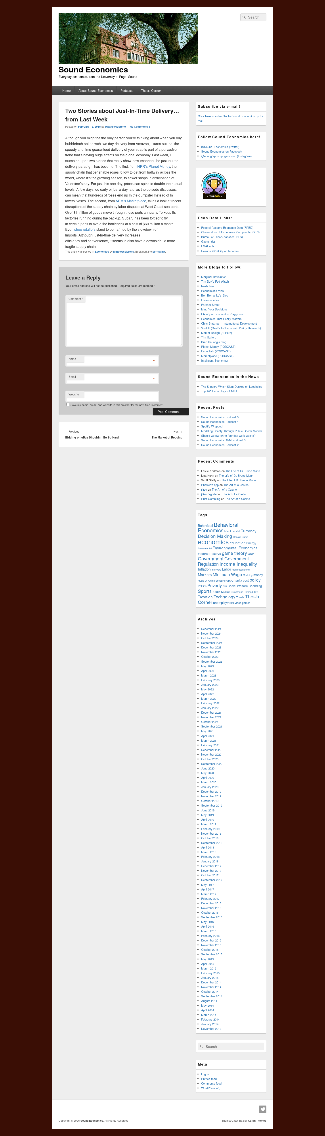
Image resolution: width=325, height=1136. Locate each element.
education (237, 542)
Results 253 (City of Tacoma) (220, 251)
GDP (251, 554)
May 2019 (207, 815)
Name (72, 359)
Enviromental (205, 548)
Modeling (247, 575)
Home (66, 90)
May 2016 (207, 922)
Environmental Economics (235, 547)
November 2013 (211, 1028)
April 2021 (207, 736)
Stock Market (221, 591)
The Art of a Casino (236, 485)
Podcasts (126, 90)
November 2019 (211, 796)
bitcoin (228, 531)
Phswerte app (210, 485)
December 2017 (211, 866)
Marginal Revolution (213, 277)
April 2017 (207, 889)
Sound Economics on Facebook (221, 151)
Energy (251, 543)
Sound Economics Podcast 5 (220, 417)
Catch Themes (257, 1121)
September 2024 (211, 643)
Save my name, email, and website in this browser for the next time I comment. (117, 405)
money (258, 574)
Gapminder (208, 241)
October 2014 (209, 991)
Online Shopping (217, 580)
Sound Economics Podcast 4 (220, 422)
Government (211, 558)
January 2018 (209, 861)
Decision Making (215, 536)
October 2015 (209, 949)
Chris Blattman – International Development (229, 323)
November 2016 (211, 908)
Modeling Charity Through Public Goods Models (231, 431)
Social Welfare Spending (245, 586)
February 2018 (210, 856)
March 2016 (208, 931)
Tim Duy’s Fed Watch (215, 281)
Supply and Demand (242, 592)
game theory (234, 553)
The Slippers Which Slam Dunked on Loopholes (231, 386)
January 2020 (209, 787)
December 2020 (211, 750)
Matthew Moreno (115, 127)
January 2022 (209, 708)
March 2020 (208, 782)
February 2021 (210, 745)
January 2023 (209, 684)
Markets (205, 574)
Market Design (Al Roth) (216, 333)
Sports (205, 591)
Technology (224, 596)
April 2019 (207, 819)
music (201, 580)
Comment (76, 299)
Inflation (204, 569)
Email (72, 376)
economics (213, 541)
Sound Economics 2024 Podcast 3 (223, 440)
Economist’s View (212, 291)
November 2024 (211, 633)
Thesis (240, 597)
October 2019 (209, 801)
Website (74, 394)
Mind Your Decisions (214, 309)
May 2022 (207, 689)
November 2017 (211, 870)
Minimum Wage (227, 574)
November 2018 (211, 833)
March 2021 (208, 740)
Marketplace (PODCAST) (217, 356)
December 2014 (211, 982)
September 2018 (211, 843)
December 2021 (211, 712)
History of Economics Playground (222, 314)
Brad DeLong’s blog (213, 342)
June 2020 (207, 768)
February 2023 (210, 680)
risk (225, 586)
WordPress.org (210, 1088)
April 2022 (207, 694)
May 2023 (207, 666)
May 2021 (207, 731)
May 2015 (207, 959)
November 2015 (211, 945)
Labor (226, 569)
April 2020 (207, 777)
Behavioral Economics (218, 527)
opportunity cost (237, 580)
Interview (216, 569)
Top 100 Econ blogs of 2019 (219, 391)
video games (242, 603)
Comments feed (211, 1083)
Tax (256, 592)
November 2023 (211, 652)
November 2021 (211, 717)
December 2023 (211, 647)
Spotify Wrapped (211, 426)
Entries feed (209, 1079)
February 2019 (210, 829)
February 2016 (210, 936)
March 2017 (208, 894)
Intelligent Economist (214, 360)
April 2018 (207, 847)
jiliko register (209, 494)
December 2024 (211, 629)
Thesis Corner (151, 90)
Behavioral (205, 525)
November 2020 (211, 754)
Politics (202, 586)
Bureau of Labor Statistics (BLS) (222, 237)
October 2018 (209, 838)
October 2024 (209, 638)
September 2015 (211, 954)
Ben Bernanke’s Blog (214, 295)
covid (236, 531)
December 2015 (211, 940)
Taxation (205, 596)
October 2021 (209, 722)
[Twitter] (262, 1109)
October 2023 (209, 656)
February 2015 (210, 973)
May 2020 (207, 773)
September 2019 (211, 805)
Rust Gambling (210, 499)
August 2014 (209, 1001)
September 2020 (211, 764)
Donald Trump (240, 537)
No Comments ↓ (140, 127)
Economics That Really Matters (221, 319)
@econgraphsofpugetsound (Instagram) (226, 156)
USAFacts (207, 246)
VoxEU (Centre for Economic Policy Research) (231, 328)
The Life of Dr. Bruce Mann (243, 471)
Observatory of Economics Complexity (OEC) (230, 232)
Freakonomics (210, 300)
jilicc (204, 489)
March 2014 (208, 1015)
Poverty (214, 585)
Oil (206, 580)
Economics (102, 251)
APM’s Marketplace (131, 200)
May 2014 (207, 1005)
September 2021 (211, 726)
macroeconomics (241, 569)
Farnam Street (210, 304)
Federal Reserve (209, 553)
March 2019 (208, 824)
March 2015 (208, 968)
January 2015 (209, 977)
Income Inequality (238, 563)
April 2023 (207, 671)
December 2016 (211, 903)
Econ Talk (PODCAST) (216, 351)
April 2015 (207, 964)
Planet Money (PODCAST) (218, 346)
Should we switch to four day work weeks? (228, 435)
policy (255, 580)
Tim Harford (208, 337)
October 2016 (209, 912)
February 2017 (210, 898)
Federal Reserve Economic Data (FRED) (227, 227)
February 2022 (210, 703)
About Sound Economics (95, 90)
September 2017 (211, 880)
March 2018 (208, 852)
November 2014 (211, 987)
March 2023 (208, 675)
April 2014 (207, 1010)
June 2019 (207, 810)
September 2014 (211, 996)
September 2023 (211, 661)
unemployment (223, 602)
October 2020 (209, 759)
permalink (159, 251)
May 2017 (207, 885)
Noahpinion (208, 286)
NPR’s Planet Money (153, 166)
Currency (248, 530)
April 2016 (207, 926)
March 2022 (208, 698)
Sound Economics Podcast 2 (220, 445)
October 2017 (209, 875)
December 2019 (211, 791)
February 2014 (210, 1019)
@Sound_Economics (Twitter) (220, 147)
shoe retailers (85, 229)
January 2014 (209, 1024)
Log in (205, 1074)
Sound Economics (93, 69)
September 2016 (211, 917)
